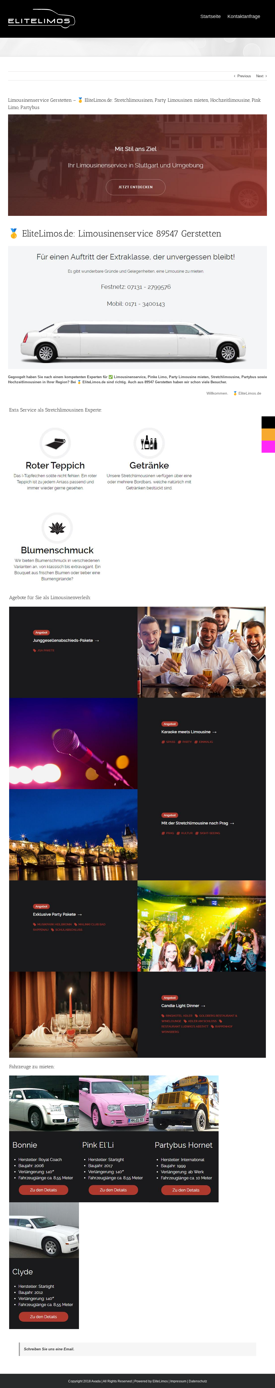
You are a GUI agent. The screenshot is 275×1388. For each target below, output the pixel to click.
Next (259, 76)
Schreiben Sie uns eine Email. (49, 1349)
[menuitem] (210, 16)
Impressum (178, 1381)
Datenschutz (198, 1381)
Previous (244, 76)
